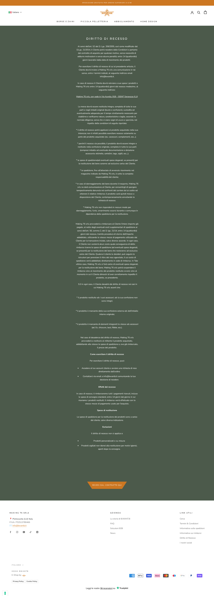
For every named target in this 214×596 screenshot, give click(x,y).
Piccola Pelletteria (94, 21)
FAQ (112, 523)
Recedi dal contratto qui (107, 485)
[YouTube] (24, 532)
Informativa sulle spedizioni (192, 528)
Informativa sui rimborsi (190, 533)
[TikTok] (31, 532)
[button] (15, 12)
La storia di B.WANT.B (120, 518)
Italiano (16, 565)
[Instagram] (17, 532)
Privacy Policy (18, 581)
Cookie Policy (31, 581)
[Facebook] (10, 532)
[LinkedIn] (37, 532)
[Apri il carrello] (205, 12)
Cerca (182, 518)
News (112, 533)
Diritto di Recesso (188, 538)
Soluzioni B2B (116, 528)
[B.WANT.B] (107, 12)
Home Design (148, 21)
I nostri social (186, 542)
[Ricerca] (198, 12)
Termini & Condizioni (189, 523)
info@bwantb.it (19, 525)
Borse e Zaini (66, 21)
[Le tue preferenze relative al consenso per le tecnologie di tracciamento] (5, 593)
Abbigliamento (124, 21)
